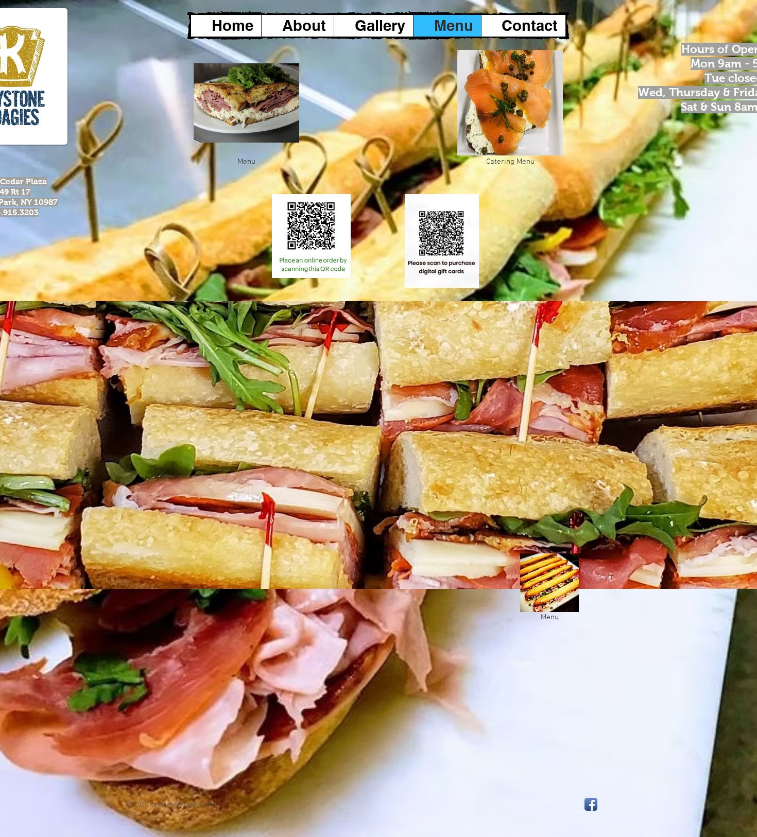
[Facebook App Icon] (590, 804)
